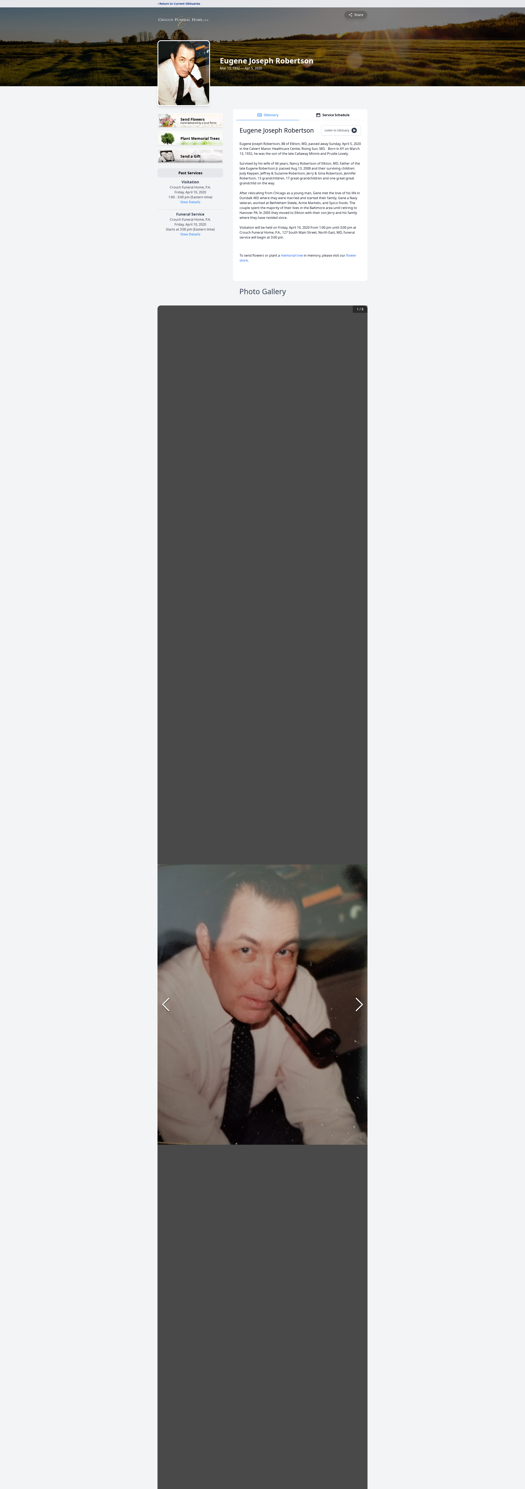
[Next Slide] (359, 1004)
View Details (190, 202)
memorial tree (292, 255)
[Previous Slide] (166, 1004)
